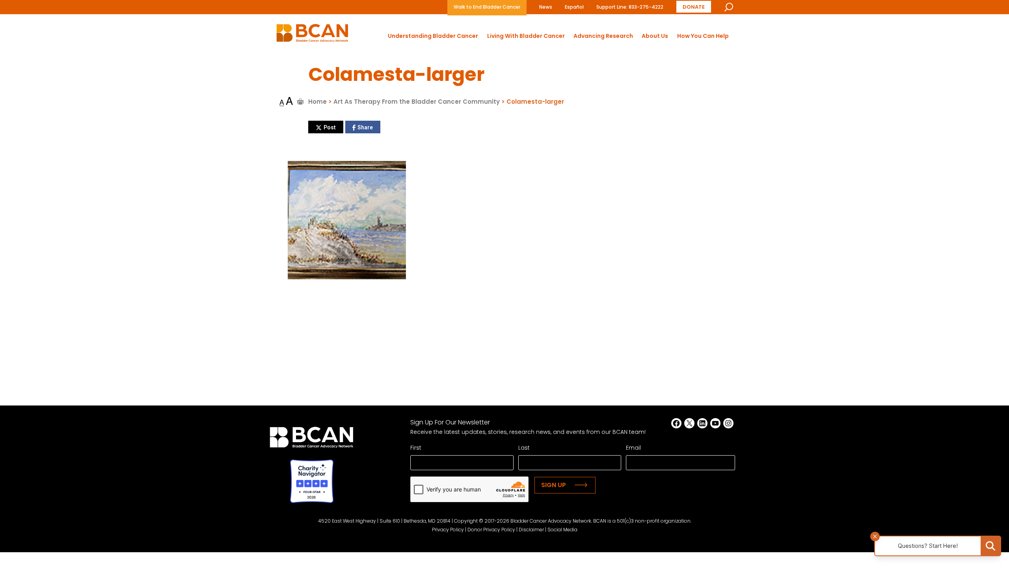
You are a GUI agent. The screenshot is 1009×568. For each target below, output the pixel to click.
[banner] (312, 35)
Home (317, 101)
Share (365, 127)
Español (574, 7)
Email (633, 448)
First (415, 448)
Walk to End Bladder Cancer (487, 7)
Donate (694, 7)
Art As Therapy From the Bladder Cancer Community (416, 101)
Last (524, 448)
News (545, 7)
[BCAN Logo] (311, 439)
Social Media (562, 529)
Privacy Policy (448, 529)
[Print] (300, 102)
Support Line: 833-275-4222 (629, 7)
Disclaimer (531, 529)
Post (330, 127)
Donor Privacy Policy (491, 529)
